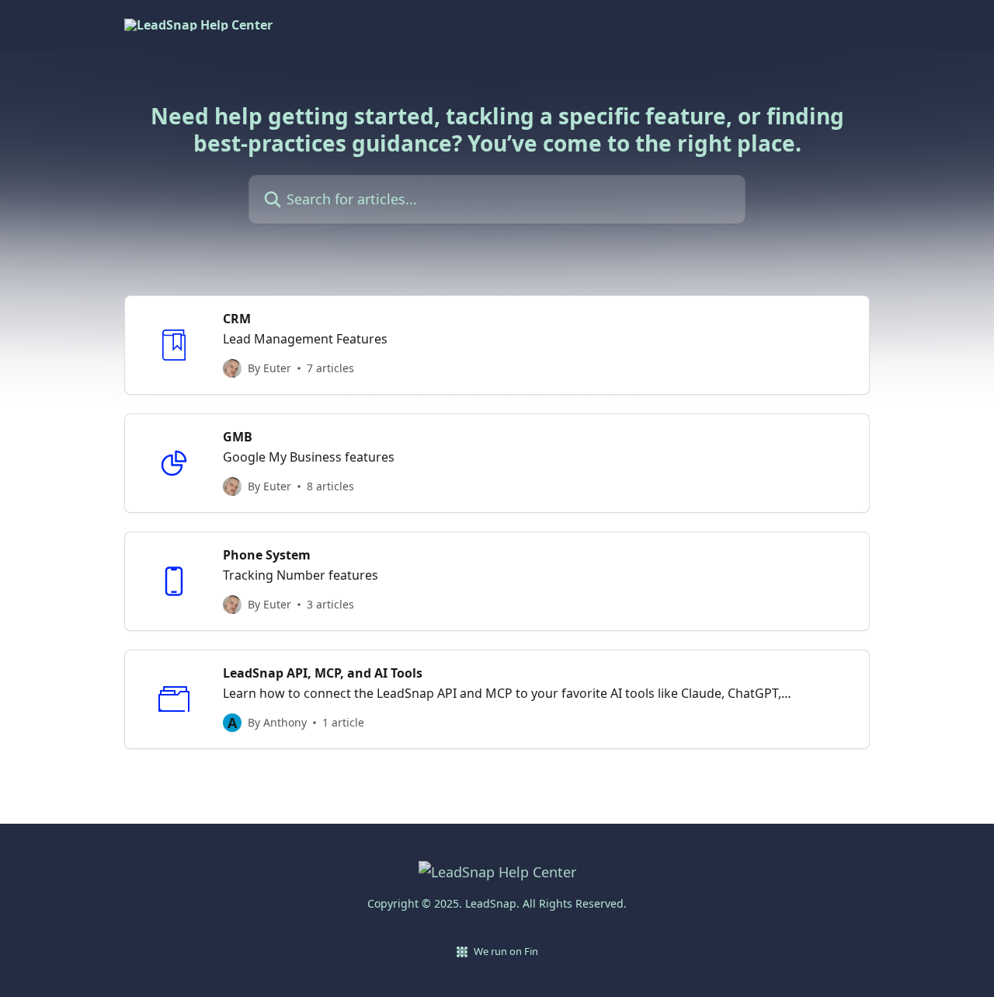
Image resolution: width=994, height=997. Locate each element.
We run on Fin (506, 951)
